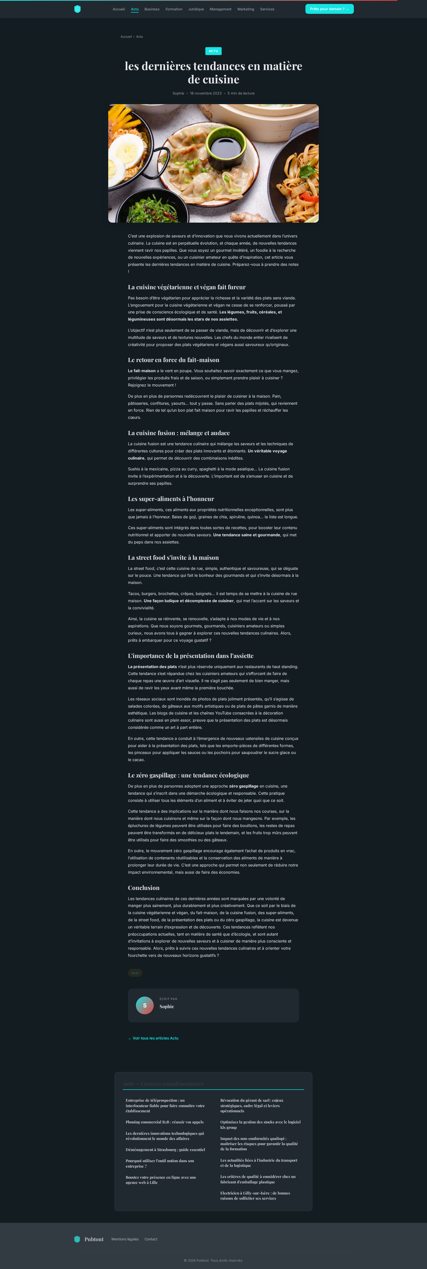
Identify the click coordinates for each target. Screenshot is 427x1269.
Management (221, 9)
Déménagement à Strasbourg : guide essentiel (165, 1149)
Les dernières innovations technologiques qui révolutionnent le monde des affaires (165, 1136)
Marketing (245, 9)
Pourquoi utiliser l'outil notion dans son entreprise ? (160, 1163)
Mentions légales (125, 1239)
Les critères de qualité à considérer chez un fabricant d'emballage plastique (258, 1179)
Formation (174, 9)
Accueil (119, 9)
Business (152, 9)
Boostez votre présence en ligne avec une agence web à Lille (161, 1180)
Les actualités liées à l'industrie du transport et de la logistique (258, 1163)
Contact (151, 1239)
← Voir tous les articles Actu (153, 1038)
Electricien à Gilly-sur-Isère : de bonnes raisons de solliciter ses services (255, 1196)
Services (267, 9)
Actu (135, 9)
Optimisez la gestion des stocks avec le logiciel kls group (260, 1124)
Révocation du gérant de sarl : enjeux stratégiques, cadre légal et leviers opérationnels (251, 1105)
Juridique (196, 9)
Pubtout (94, 1238)
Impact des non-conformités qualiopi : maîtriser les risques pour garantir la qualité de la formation (259, 1144)
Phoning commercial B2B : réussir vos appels (165, 1121)
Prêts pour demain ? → (329, 9)
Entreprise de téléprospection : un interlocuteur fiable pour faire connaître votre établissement (165, 1105)
